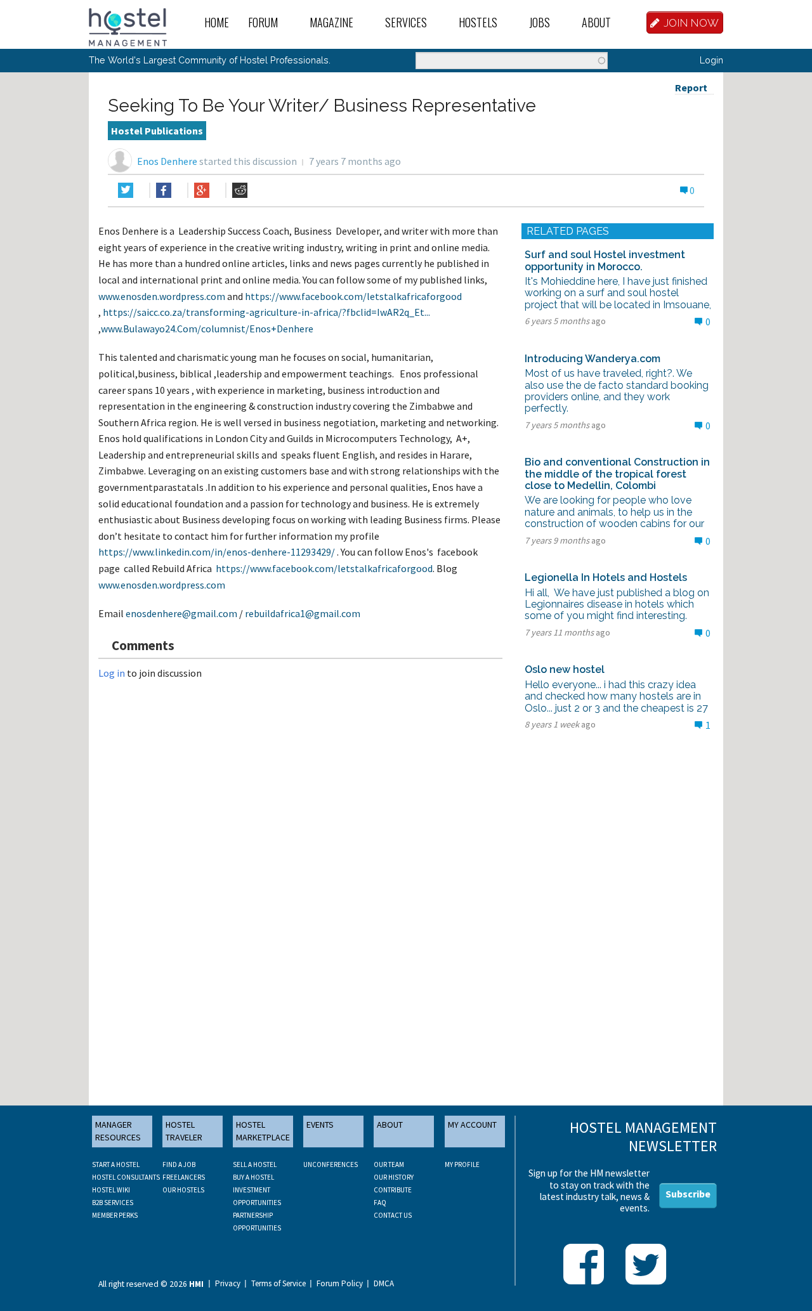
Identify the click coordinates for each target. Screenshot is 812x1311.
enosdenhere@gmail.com (181, 613)
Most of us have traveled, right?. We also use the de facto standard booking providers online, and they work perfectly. (617, 390)
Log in (111, 673)
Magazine (331, 22)
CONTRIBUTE (393, 1189)
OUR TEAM (389, 1164)
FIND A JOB (178, 1164)
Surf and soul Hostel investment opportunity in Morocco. (605, 260)
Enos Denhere (167, 161)
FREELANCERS (183, 1177)
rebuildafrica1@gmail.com (302, 613)
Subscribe (687, 1193)
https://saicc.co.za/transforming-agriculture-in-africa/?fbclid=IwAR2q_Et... (266, 312)
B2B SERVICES (112, 1202)
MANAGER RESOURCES (118, 1131)
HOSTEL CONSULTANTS (126, 1177)
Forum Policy (340, 1284)
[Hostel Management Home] (128, 26)
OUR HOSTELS (183, 1189)
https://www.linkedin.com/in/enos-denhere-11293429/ (216, 551)
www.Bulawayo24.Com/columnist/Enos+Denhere (207, 328)
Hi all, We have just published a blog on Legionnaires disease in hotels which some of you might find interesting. (617, 604)
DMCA (384, 1284)
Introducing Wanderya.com (592, 359)
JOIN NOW (691, 22)
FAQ (380, 1202)
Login (711, 60)
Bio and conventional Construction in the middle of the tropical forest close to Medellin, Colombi (617, 474)
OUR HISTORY (394, 1177)
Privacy (227, 1284)
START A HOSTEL (116, 1164)
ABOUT (390, 1124)
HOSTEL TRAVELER (184, 1131)
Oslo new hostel (565, 669)
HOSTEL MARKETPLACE (263, 1131)
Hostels (478, 22)
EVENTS (320, 1124)
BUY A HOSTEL (253, 1177)
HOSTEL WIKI (111, 1189)
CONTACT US (393, 1215)
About (596, 22)
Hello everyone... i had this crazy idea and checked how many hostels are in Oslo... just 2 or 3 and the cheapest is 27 (616, 696)
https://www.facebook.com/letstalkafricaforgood (353, 296)
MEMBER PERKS (115, 1215)
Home (216, 22)
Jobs (539, 22)
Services (406, 22)
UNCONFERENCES (330, 1164)
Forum (263, 22)
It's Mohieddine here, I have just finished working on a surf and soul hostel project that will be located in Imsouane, (618, 293)
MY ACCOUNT (472, 1124)
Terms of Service (278, 1284)
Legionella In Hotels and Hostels (606, 577)
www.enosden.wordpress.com (161, 296)
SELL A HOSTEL (255, 1164)
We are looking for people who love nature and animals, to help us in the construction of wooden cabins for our (614, 512)
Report (691, 87)
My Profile (462, 1164)
